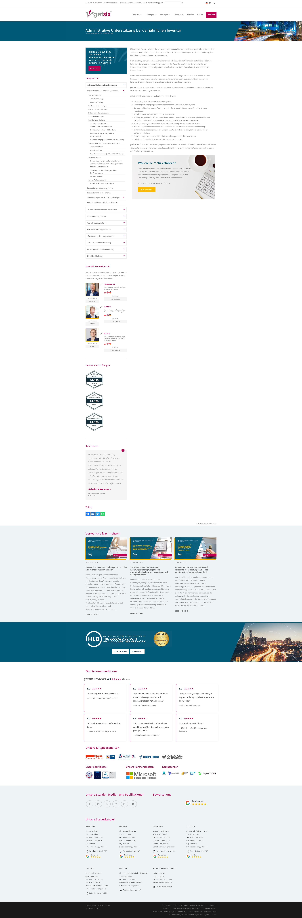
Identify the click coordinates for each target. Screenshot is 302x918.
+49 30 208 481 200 (164, 879)
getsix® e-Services (127, 3)
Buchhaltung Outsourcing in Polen (100, 188)
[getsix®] (99, 16)
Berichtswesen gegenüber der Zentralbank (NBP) (107, 140)
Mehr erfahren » (147, 190)
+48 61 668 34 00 (129, 837)
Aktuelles (190, 15)
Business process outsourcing (99, 243)
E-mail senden (115, 299)
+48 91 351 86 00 (196, 837)
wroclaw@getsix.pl (98, 847)
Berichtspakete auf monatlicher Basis (103, 130)
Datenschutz (158, 911)
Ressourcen (178, 15)
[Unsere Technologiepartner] (141, 778)
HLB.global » (137, 651)
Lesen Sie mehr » (120, 651)
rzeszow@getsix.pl (132, 885)
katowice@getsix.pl (98, 889)
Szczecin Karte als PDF (199, 851)
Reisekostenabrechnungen (97, 106)
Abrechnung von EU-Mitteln (97, 109)
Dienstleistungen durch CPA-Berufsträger (103, 198)
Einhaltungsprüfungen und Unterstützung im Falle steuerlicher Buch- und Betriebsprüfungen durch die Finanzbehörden (106, 164)
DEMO (200, 15)
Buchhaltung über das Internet (99, 193)
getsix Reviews (95, 679)
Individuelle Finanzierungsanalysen (102, 183)
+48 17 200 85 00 (129, 879)
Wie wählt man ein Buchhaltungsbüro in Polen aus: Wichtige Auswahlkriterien (106, 568)
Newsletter (97, 3)
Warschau (92, 301)
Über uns (136, 15)
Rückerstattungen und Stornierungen (184, 915)
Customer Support (155, 3)
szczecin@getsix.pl (199, 847)
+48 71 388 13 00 (96, 837)
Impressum (166, 905)
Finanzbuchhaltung (94, 95)
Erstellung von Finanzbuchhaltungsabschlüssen (104, 143)
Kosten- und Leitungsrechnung (98, 113)
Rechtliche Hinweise (181, 905)
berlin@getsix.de (165, 882)
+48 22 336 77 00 (163, 837)
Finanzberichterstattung (96, 120)
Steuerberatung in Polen (96, 216)
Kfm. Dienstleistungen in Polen (99, 229)
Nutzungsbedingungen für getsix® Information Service (194, 908)
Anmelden (94, 68)
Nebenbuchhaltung (96, 102)
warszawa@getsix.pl (167, 847)
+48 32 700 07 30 (96, 879)
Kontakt (211, 15)
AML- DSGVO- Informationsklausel (203, 905)
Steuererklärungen (96, 176)
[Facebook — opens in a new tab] (89, 803)
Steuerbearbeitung (94, 157)
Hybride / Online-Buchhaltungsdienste (102, 202)
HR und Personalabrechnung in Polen (102, 210)
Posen (92, 346)
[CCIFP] (127, 760)
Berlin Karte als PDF (164, 887)
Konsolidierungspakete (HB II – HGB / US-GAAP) (106, 154)
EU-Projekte (204, 915)
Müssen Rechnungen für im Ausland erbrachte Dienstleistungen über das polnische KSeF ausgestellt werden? (191, 570)
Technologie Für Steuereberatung (100, 249)
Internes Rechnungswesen (97, 180)
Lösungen (164, 15)
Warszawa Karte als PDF (165, 851)
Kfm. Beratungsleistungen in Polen (101, 236)
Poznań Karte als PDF (131, 851)
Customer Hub (141, 3)
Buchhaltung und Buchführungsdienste (102, 91)
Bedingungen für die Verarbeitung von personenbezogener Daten (190, 911)
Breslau (92, 324)
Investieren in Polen (111, 3)
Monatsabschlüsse (96, 147)
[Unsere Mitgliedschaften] (100, 760)
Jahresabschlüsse (96, 150)
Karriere (89, 3)
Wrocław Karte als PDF (98, 851)
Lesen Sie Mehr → (93, 615)
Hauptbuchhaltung (96, 99)
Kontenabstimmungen (96, 116)
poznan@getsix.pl (132, 847)
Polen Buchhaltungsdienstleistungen (102, 85)
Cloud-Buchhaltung (94, 256)
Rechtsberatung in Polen (97, 223)
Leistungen (150, 15)
